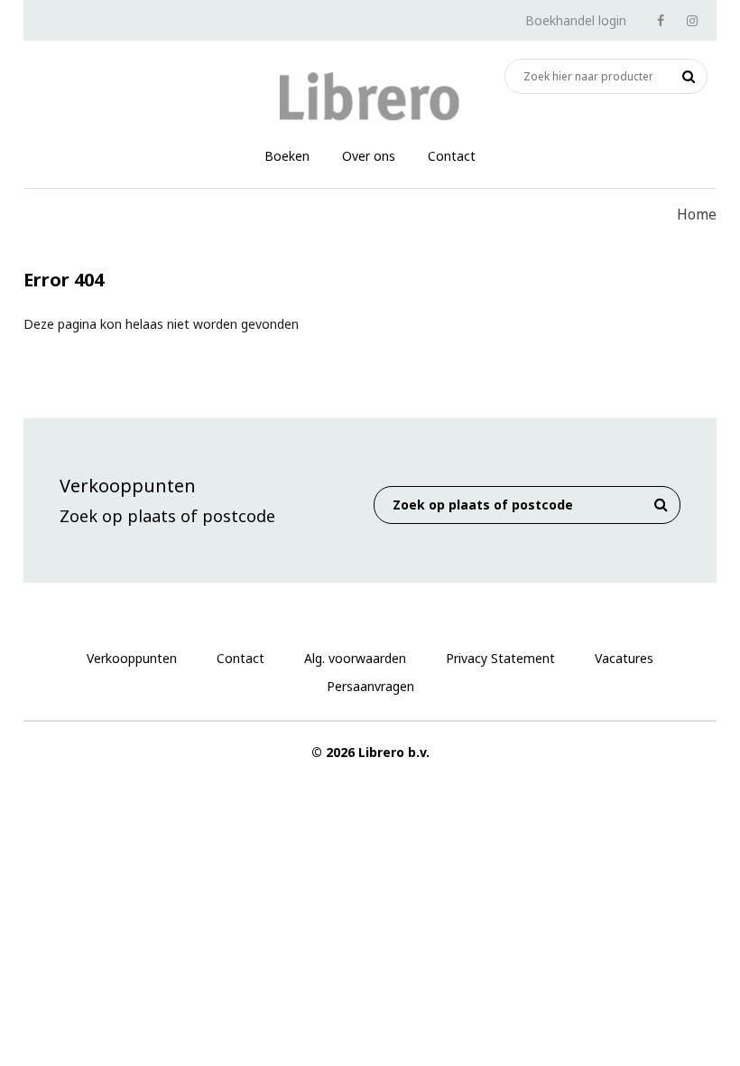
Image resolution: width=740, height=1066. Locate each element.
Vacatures (624, 658)
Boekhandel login (575, 20)
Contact (452, 155)
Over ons (368, 155)
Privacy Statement (500, 658)
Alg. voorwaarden (355, 658)
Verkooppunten (132, 658)
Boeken (287, 155)
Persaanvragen (370, 686)
